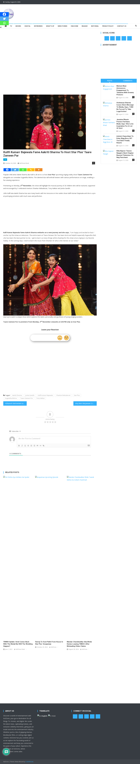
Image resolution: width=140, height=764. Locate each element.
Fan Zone (74, 26)
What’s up (50, 26)
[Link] (43, 445)
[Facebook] (7, 169)
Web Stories (62, 26)
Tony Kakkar (40, 398)
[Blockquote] (37, 445)
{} (46, 445)
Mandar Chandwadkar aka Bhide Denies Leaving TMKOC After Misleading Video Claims (79, 644)
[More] (38, 169)
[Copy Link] (31, 169)
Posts (109, 81)
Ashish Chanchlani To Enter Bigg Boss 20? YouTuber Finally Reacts (124, 139)
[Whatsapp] (23, 169)
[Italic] (22, 445)
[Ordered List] (31, 445)
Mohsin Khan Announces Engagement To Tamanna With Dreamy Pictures (125, 90)
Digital (27, 26)
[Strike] (28, 445)
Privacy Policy (107, 26)
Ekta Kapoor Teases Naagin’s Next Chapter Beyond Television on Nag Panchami (125, 154)
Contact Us (121, 26)
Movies (18, 26)
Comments (127, 81)
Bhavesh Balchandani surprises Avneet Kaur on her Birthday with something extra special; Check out (16, 403)
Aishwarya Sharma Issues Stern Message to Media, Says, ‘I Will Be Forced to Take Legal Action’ (125, 107)
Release (85, 26)
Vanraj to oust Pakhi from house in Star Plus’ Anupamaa (49, 643)
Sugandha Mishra (11, 398)
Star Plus (77, 395)
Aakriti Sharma (17, 395)
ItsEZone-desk (24, 163)
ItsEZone (53, 647)
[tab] (110, 81)
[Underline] (25, 445)
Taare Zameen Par (26, 398)
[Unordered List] (34, 445)
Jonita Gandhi (29, 395)
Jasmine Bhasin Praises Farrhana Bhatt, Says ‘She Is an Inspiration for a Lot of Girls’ (124, 124)
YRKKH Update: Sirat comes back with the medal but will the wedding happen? (18, 644)
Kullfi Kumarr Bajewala (45, 395)
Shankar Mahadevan (63, 395)
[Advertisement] (97, 11)
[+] (49, 445)
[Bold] (19, 445)
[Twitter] (15, 169)
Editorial (95, 26)
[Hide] (1, 27)
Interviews (38, 26)
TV (11, 26)
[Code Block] (40, 445)
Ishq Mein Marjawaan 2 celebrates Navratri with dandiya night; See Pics (86, 403)
